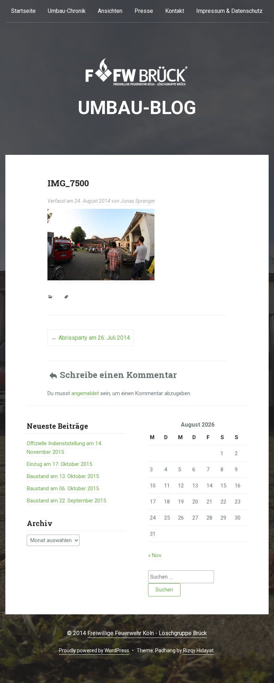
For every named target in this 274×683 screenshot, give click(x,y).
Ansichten (110, 11)
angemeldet (85, 393)
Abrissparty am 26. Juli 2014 (90, 337)
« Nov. (155, 555)
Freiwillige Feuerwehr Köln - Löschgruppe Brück (147, 633)
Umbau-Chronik (67, 11)
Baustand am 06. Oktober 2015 (63, 488)
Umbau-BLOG (137, 108)
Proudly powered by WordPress (94, 650)
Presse (144, 11)
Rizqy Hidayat (198, 650)
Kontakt (174, 11)
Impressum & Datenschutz (229, 11)
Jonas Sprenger (138, 201)
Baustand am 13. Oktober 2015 (63, 476)
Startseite (23, 11)
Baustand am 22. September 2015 (66, 500)
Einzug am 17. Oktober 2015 (59, 464)
